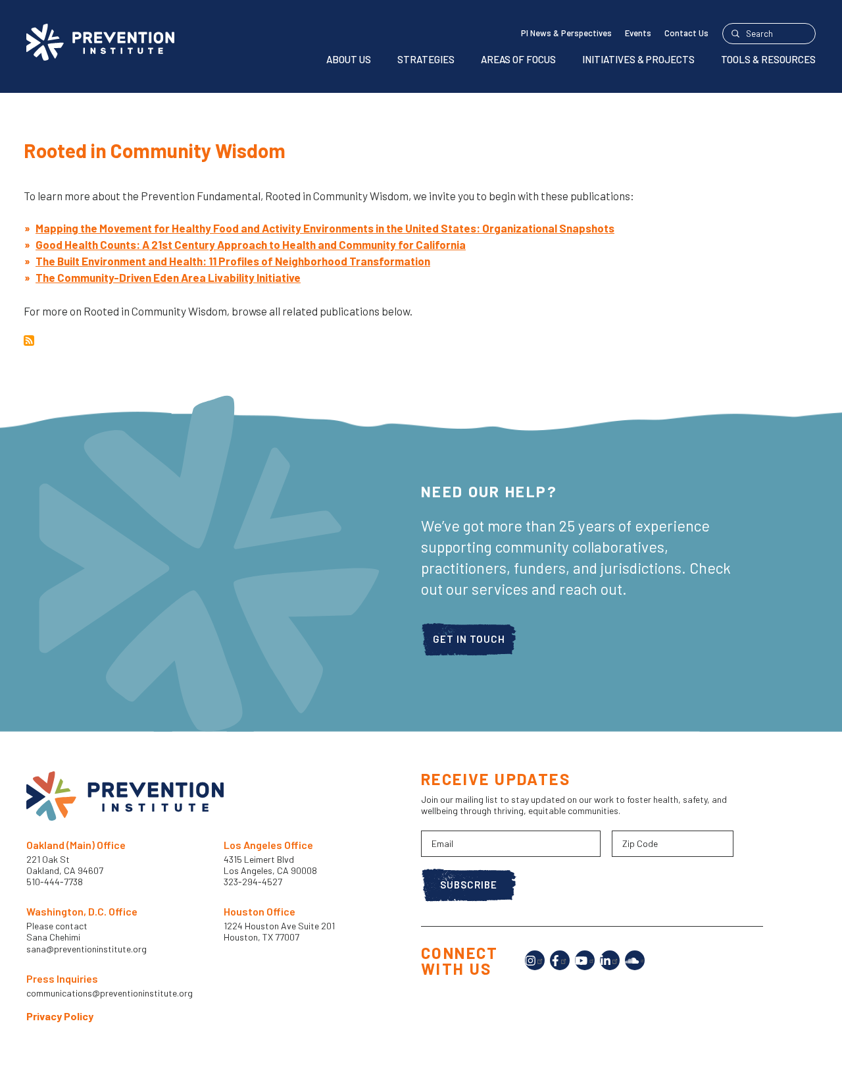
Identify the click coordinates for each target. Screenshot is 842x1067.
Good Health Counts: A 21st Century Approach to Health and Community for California (251, 244)
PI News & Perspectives (566, 33)
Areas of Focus (518, 59)
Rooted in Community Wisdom (154, 150)
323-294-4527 (253, 881)
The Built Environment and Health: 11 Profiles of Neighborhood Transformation (233, 260)
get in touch (469, 639)
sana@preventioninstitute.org (86, 949)
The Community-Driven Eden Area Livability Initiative (168, 277)
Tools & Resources (768, 59)
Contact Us (686, 33)
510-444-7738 (55, 881)
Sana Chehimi (53, 937)
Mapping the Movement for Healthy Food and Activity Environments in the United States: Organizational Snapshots (325, 227)
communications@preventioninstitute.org (109, 993)
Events (638, 33)
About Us (348, 59)
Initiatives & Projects (638, 59)
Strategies (426, 59)
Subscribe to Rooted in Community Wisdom (29, 340)
